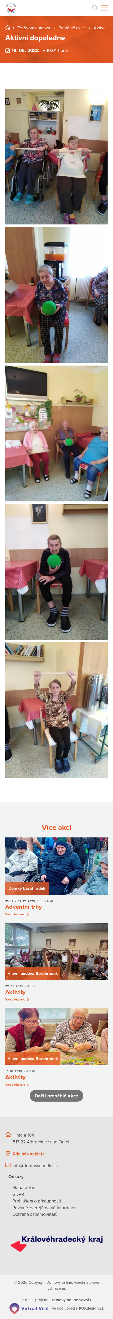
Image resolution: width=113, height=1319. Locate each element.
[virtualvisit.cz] (29, 1308)
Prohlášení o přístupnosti (36, 1201)
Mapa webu (23, 1187)
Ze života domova (33, 28)
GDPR (18, 1194)
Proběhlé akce (72, 28)
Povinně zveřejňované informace (44, 1208)
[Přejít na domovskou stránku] (11, 8)
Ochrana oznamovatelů (35, 1214)
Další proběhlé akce (56, 1096)
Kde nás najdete (29, 1154)
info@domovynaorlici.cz (36, 1165)
